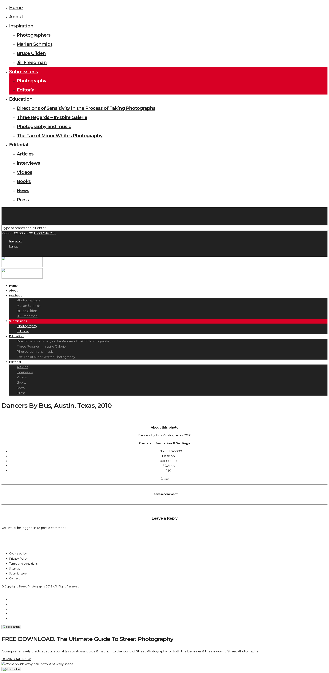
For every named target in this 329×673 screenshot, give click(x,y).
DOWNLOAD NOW (16, 659)
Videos (24, 172)
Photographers (33, 35)
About (16, 16)
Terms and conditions (23, 563)
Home (16, 7)
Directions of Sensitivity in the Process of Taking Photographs (86, 108)
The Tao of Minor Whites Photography (59, 135)
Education (20, 99)
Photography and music (44, 126)
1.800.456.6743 (45, 233)
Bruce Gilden (31, 53)
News (23, 190)
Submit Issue (18, 573)
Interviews (28, 163)
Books (24, 181)
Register (15, 241)
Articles (25, 154)
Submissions (23, 71)
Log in (13, 246)
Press (23, 199)
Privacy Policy (18, 558)
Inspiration (21, 26)
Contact (14, 578)
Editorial (26, 90)
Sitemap (14, 568)
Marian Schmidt (34, 44)
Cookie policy (18, 553)
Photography (31, 80)
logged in (29, 528)
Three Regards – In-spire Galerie (52, 117)
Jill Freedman (32, 62)
